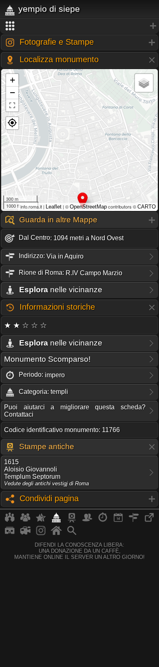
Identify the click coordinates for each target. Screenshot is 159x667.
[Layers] (144, 83)
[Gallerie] (41, 533)
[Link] (149, 520)
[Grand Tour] (41, 520)
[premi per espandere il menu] (79, 26)
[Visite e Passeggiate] (10, 520)
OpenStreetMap (88, 207)
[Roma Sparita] (72, 520)
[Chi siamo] (25, 520)
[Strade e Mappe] (133, 520)
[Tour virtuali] (10, 533)
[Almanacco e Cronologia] (102, 520)
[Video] (25, 533)
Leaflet (54, 207)
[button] (12, 123)
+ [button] (12, 80)
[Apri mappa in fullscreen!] (12, 105)
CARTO (146, 207)
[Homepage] (56, 533)
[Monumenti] (56, 520)
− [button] (12, 92)
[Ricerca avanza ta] (72, 533)
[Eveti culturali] (118, 520)
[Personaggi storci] (87, 520)
